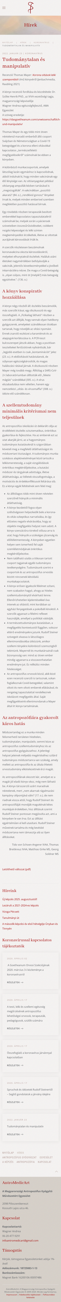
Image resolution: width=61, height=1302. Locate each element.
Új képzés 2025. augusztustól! (19, 899)
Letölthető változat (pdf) (16, 869)
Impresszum (11, 1294)
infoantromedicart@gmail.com (20, 1240)
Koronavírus (34, 53)
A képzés (7, 1162)
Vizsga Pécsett (10, 911)
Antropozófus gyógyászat (19, 1157)
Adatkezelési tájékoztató (30, 1294)
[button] (3, 8)
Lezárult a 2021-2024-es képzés (20, 905)
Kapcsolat (44, 1162)
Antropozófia (26, 1162)
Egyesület (46, 1157)
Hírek (20, 1152)
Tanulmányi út (10, 918)
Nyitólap (8, 1152)
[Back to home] (30, 8)
